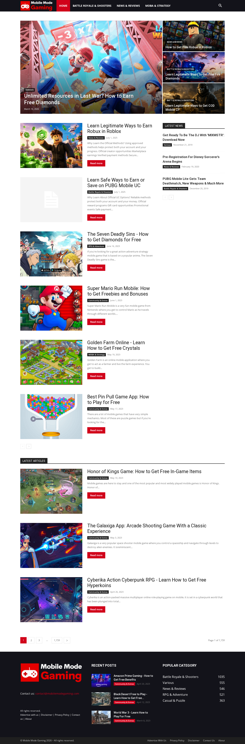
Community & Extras (98, 300)
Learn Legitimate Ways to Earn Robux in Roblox (119, 128)
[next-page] (28, 446)
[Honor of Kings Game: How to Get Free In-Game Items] (51, 491)
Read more (96, 163)
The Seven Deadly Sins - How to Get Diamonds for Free (118, 237)
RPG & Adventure (96, 246)
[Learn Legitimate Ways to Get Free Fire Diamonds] (194, 67)
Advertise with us (29, 714)
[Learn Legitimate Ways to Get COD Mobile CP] (194, 98)
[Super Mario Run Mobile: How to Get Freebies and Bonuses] (51, 308)
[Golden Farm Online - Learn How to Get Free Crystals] (51, 362)
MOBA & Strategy (158, 5)
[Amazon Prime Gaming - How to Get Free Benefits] (101, 680)
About (28, 718)
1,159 (57, 640)
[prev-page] (22, 446)
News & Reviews (128, 5)
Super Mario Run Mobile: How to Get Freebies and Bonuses (118, 291)
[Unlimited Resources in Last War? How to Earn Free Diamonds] (91, 67)
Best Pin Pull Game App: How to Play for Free (118, 399)
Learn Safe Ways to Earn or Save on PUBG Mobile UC (116, 182)
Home (63, 5)
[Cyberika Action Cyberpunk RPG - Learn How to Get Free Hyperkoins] (51, 599)
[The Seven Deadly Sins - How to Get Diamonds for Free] (51, 253)
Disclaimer (46, 714)
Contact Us (209, 740)
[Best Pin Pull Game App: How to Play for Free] (51, 416)
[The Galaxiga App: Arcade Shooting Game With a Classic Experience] (51, 545)
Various (29, 90)
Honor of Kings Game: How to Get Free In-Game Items (144, 471)
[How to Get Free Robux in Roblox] (194, 36)
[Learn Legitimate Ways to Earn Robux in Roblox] (51, 145)
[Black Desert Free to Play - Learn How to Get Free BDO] (101, 699)
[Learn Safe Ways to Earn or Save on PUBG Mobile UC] (51, 199)
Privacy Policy (62, 714)
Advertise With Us (156, 740)
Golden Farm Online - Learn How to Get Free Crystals (116, 345)
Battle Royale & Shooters (92, 5)
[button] (220, 6)
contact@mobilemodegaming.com (57, 693)
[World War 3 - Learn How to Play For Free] (101, 717)
